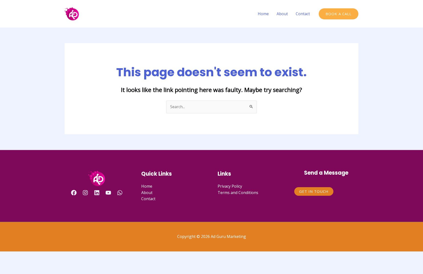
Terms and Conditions (238, 192)
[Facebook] (74, 193)
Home (263, 13)
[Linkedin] (97, 193)
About (282, 13)
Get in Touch (314, 191)
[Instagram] (85, 193)
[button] (338, 13)
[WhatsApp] (120, 193)
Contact (303, 13)
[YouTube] (108, 193)
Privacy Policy (230, 186)
